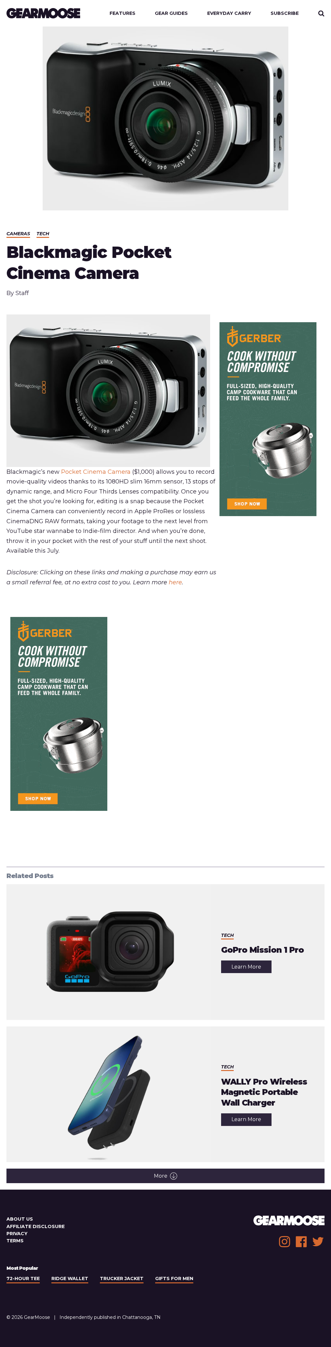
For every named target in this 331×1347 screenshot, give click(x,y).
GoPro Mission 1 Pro (262, 950)
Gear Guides (171, 13)
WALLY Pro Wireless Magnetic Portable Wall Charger (264, 1092)
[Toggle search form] (321, 13)
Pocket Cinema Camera (96, 471)
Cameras (18, 234)
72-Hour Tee (23, 1278)
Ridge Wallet (69, 1278)
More (160, 1176)
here (175, 582)
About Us (19, 1219)
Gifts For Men (174, 1278)
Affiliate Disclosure (35, 1226)
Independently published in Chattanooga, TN (110, 1317)
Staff (22, 293)
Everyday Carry (229, 13)
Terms (15, 1241)
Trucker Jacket (122, 1278)
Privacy (16, 1233)
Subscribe (285, 13)
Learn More (251, 968)
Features (122, 13)
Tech (43, 234)
